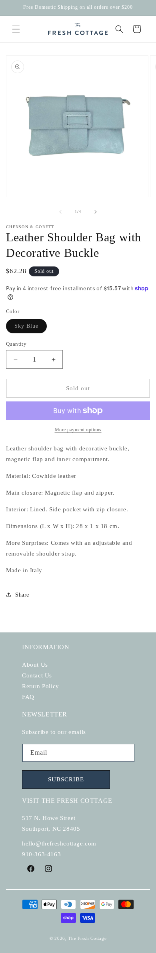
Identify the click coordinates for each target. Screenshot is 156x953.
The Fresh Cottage (87, 938)
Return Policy (40, 686)
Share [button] (22, 595)
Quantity (16, 344)
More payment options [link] (78, 429)
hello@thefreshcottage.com (59, 843)
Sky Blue (30, 328)
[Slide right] (95, 212)
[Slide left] (60, 212)
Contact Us (37, 675)
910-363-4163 (41, 854)
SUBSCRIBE (66, 779)
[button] (16, 29)
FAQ (28, 697)
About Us (35, 664)
